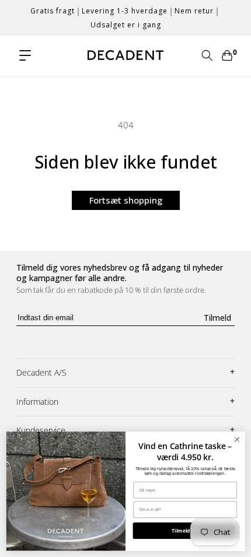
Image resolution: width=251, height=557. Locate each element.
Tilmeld (217, 317)
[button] (25, 55)
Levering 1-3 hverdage (125, 11)
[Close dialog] (237, 439)
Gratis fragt (52, 11)
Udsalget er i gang (125, 25)
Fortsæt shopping (125, 200)
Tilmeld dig (185, 530)
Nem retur (194, 11)
